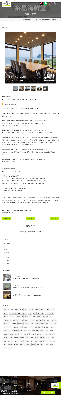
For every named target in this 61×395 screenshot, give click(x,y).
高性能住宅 (42, 337)
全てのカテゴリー (8, 243)
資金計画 (22, 337)
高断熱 (48, 337)
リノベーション (27, 344)
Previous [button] (3, 57)
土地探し (14, 323)
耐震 (5, 341)
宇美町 (10, 348)
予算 (16, 334)
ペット (46, 341)
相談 (43, 316)
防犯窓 (36, 337)
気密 (26, 309)
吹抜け (42, 313)
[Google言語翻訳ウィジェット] (55, 3)
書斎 (30, 316)
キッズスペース (7, 330)
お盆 (21, 330)
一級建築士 (15, 327)
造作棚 (36, 323)
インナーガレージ (7, 327)
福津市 (51, 344)
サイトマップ (40, 387)
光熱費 (21, 341)
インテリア (7, 257)
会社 (29, 330)
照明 (21, 327)
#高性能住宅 (31, 232)
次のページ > (54, 218)
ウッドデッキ (15, 330)
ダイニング (12, 316)
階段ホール (53, 320)
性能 (36, 327)
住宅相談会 (20, 323)
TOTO (5, 344)
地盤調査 (16, 337)
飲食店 (33, 344)
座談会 (11, 334)
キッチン (52, 309)
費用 (34, 316)
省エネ (16, 341)
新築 (3, 212)
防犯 (48, 309)
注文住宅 (11, 212)
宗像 (22, 320)
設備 (37, 320)
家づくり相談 (7, 309)
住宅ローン (6, 337)
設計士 (25, 327)
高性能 (38, 316)
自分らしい (31, 327)
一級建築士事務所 (7, 320)
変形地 (30, 313)
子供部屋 (18, 316)
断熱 (12, 309)
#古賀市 (38, 232)
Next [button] (57, 57)
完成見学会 (6, 334)
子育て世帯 (32, 320)
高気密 (52, 337)
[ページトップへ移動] (58, 392)
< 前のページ (6, 218)
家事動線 (27, 341)
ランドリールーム (49, 313)
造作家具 (42, 323)
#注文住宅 (23, 232)
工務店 (16, 309)
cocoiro (20, 334)
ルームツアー (45, 334)
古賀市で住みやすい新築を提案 (10, 210)
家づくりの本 (35, 330)
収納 (32, 337)
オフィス (16, 344)
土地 (11, 337)
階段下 (48, 320)
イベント (42, 330)
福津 (18, 320)
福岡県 (40, 327)
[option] (30, 57)
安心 (12, 341)
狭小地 (21, 309)
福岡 (38, 344)
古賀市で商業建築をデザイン (28, 210)
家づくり (52, 334)
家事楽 (36, 309)
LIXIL (54, 341)
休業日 (25, 330)
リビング (6, 316)
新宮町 (42, 344)
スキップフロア (7, 323)
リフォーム (7, 260)
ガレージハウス (13, 313)
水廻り (41, 341)
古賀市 (46, 344)
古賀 (14, 320)
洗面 (47, 316)
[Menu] (58, 3)
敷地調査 (27, 337)
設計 (5, 246)
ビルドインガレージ (22, 313)
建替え (51, 323)
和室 (38, 313)
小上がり (52, 327)
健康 (31, 341)
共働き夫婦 (31, 309)
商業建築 (6, 212)
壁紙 (32, 323)
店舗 (21, 344)
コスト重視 (32, 334)
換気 (9, 341)
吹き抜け (36, 341)
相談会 (51, 330)
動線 (34, 313)
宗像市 (5, 348)
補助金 (47, 330)
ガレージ (6, 255)
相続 (41, 320)
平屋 (50, 341)
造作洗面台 (46, 327)
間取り (26, 320)
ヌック (26, 316)
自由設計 (26, 334)
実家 (47, 323)
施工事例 (39, 334)
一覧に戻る (31, 218)
